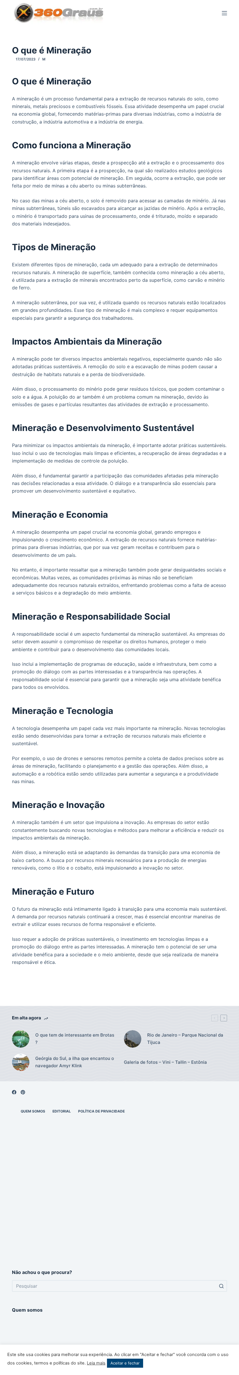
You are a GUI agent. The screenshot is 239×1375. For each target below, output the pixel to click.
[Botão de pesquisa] (221, 1286)
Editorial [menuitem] (61, 1111)
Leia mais (96, 1363)
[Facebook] (14, 1092)
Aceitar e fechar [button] (125, 1363)
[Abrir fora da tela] (224, 13)
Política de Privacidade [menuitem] (101, 1111)
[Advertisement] (119, 1213)
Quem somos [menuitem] (33, 1111)
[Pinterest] (23, 1092)
